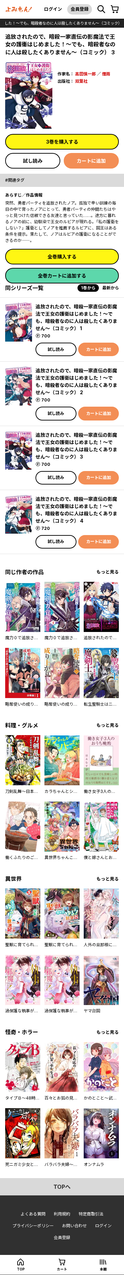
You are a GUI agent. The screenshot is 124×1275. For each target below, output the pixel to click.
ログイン (53, 9)
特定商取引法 (91, 1214)
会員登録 (80, 9)
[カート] (115, 9)
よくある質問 (33, 1214)
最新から (110, 287)
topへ (62, 1186)
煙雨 (106, 73)
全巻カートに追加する (62, 276)
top (21, 1269)
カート (62, 1269)
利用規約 (62, 1214)
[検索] (101, 9)
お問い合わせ (74, 1225)
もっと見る (107, 572)
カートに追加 (91, 161)
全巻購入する (62, 257)
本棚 (103, 1269)
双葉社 (81, 81)
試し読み (32, 161)
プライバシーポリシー (33, 1225)
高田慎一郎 (85, 73)
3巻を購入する (62, 142)
